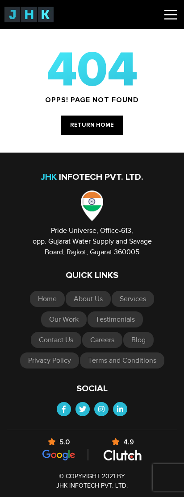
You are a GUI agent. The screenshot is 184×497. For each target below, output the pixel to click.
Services (133, 299)
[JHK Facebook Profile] (64, 409)
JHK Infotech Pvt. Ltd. (92, 485)
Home (47, 299)
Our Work (64, 319)
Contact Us (56, 340)
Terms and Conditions (122, 360)
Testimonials (115, 319)
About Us (88, 299)
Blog (138, 340)
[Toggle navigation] (170, 14)
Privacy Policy (49, 360)
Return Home (92, 125)
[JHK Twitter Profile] (82, 409)
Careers (102, 340)
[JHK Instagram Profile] (101, 409)
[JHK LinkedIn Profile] (120, 409)
